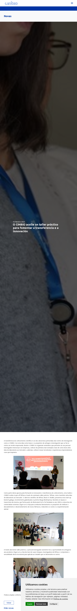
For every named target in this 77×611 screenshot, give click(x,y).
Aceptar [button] (30, 604)
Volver (9, 603)
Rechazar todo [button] (41, 604)
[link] (60, 599)
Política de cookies (60, 599)
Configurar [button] (53, 604)
